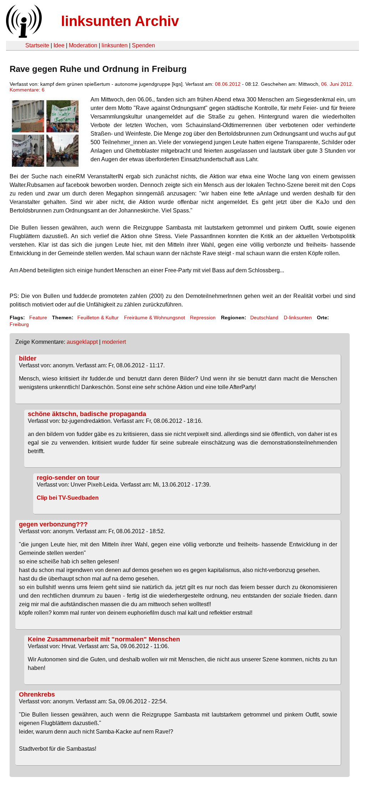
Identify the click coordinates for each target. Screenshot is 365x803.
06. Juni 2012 (336, 84)
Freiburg (19, 324)
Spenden (143, 45)
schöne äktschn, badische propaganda (87, 414)
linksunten (115, 45)
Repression (203, 317)
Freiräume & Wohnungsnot (154, 317)
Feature (38, 317)
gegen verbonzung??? (53, 524)
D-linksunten (298, 317)
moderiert (114, 342)
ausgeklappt (82, 342)
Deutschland (264, 317)
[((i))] (23, 36)
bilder (27, 358)
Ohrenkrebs (37, 694)
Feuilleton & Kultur (98, 317)
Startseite (37, 45)
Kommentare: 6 (27, 90)
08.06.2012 (228, 84)
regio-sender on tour (68, 477)
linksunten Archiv (120, 21)
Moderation (83, 45)
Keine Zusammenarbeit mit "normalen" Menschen (104, 639)
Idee (59, 45)
